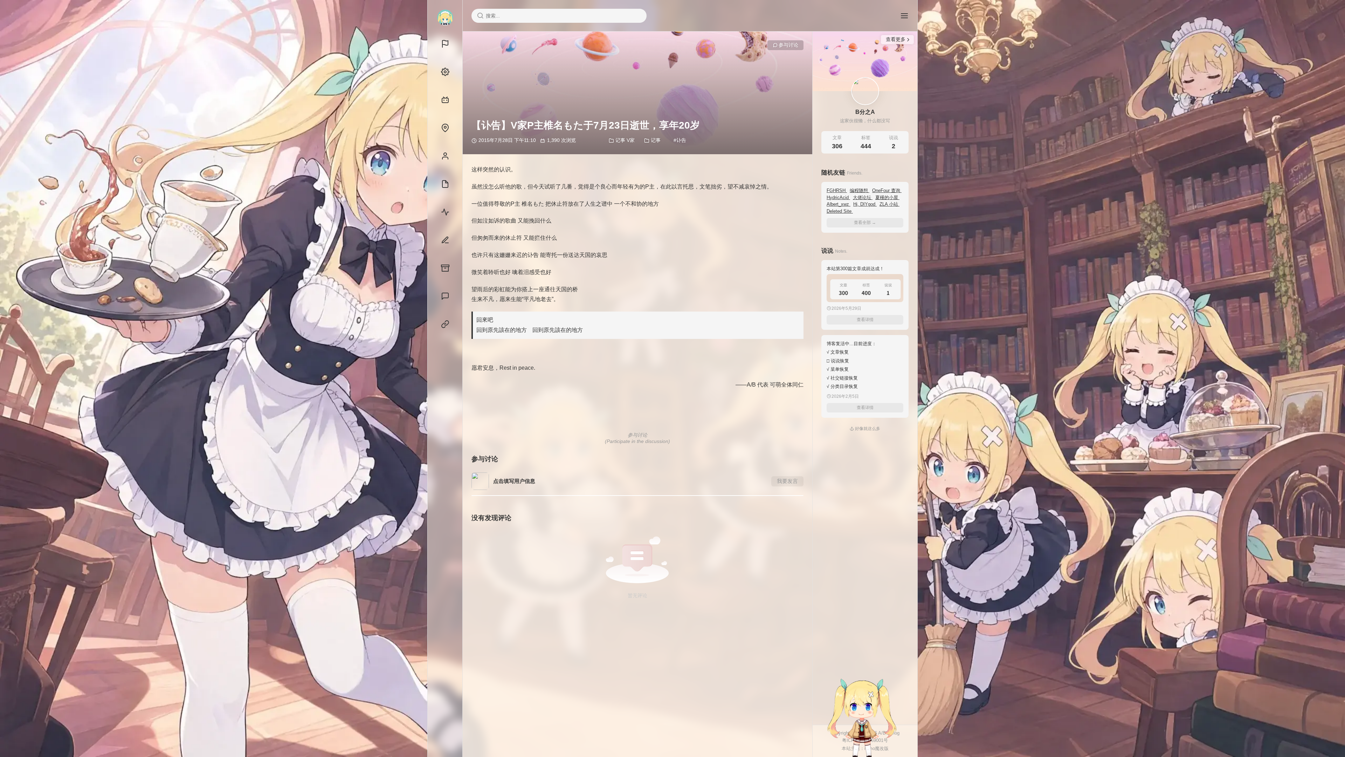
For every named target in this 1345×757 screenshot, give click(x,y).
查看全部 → (865, 222)
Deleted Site (840, 211)
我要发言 (787, 481)
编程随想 (859, 190)
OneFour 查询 (887, 190)
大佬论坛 (862, 197)
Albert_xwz (838, 204)
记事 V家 (625, 140)
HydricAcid (838, 197)
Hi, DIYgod (865, 204)
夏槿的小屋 (887, 197)
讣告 (681, 140)
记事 (656, 140)
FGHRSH (837, 190)
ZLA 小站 (889, 204)
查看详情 (865, 319)
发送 (891, 752)
